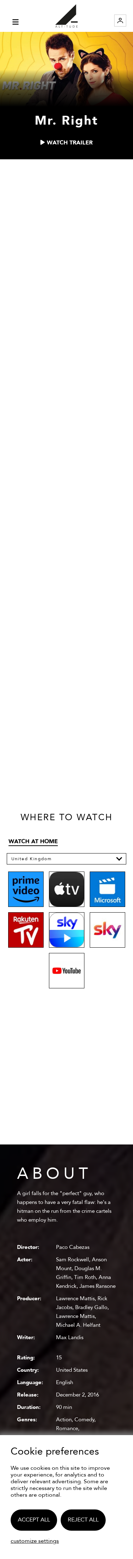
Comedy (84, 1419)
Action (64, 1419)
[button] (119, 858)
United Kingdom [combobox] (31, 859)
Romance (67, 1428)
